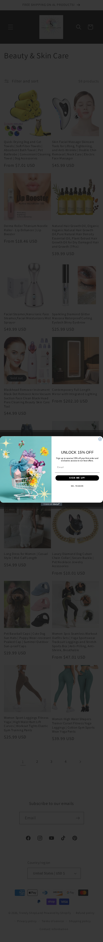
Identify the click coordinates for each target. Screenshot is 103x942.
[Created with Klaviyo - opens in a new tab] (51, 504)
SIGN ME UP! (77, 478)
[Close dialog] (100, 439)
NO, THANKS (77, 486)
